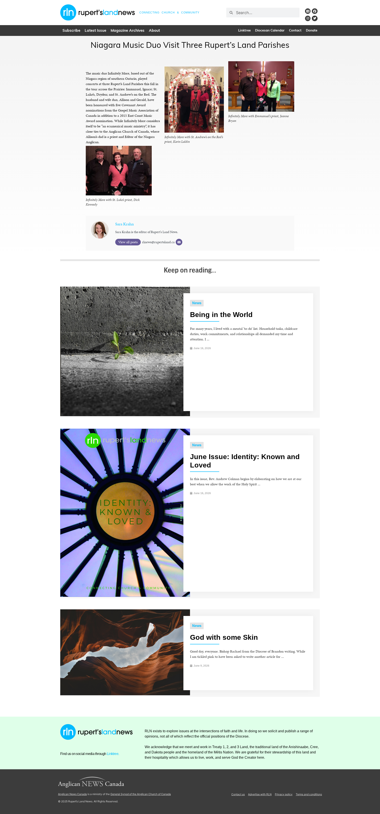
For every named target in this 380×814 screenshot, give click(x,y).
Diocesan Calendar (270, 30)
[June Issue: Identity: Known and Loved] (125, 595)
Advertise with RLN (260, 794)
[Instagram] (308, 18)
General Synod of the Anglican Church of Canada (140, 794)
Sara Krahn (124, 224)
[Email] (179, 242)
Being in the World (221, 315)
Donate (311, 30)
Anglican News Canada (72, 794)
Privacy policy (283, 794)
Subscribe (71, 31)
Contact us (238, 794)
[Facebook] (314, 11)
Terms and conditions (309, 794)
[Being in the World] (125, 415)
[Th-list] (308, 11)
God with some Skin (224, 637)
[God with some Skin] (125, 694)
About (154, 31)
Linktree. (113, 754)
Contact (295, 30)
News (196, 303)
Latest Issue (95, 31)
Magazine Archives (127, 31)
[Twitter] (314, 18)
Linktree (244, 30)
